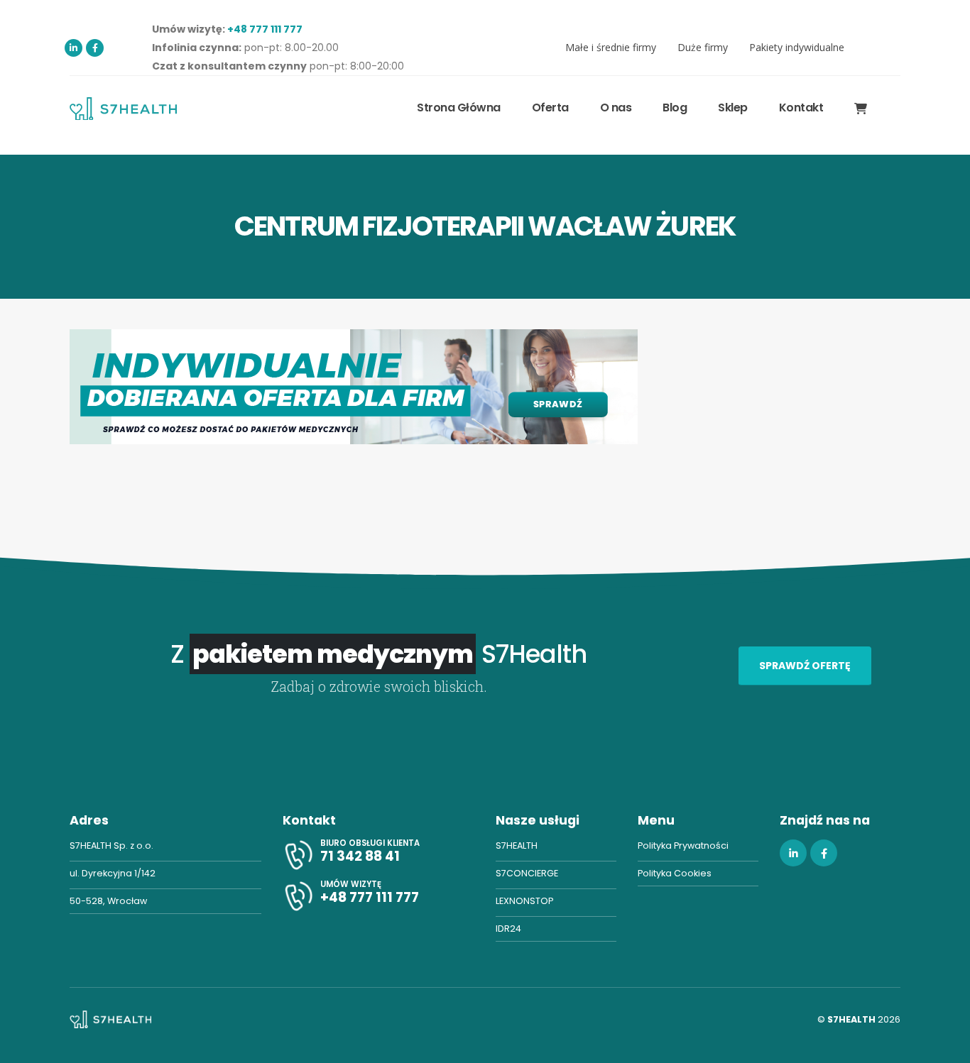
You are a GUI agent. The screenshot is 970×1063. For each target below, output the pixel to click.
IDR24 (508, 928)
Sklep (733, 107)
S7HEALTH (517, 845)
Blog (675, 107)
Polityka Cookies (675, 873)
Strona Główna (459, 107)
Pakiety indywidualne (796, 47)
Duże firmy (702, 47)
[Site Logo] (123, 108)
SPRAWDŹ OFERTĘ (805, 666)
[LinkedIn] (73, 48)
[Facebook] (95, 48)
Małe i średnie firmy (610, 47)
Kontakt (801, 107)
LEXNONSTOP (524, 901)
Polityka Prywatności (683, 845)
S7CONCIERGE (527, 873)
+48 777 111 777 (265, 29)
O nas (616, 107)
